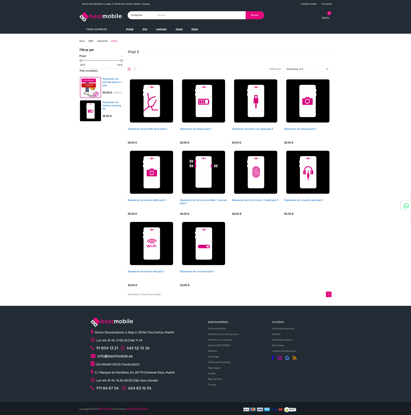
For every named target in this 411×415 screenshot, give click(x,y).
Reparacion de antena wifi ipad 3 (146, 271)
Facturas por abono (282, 340)
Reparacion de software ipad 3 (197, 271)
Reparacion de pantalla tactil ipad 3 (147, 128)
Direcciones (278, 345)
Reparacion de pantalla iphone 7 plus (111, 82)
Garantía (212, 351)
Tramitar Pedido (309, 4)
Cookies (212, 373)
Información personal (283, 328)
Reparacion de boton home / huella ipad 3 (255, 200)
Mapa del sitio (215, 379)
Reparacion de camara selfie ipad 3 (147, 200)
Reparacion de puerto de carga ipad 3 (252, 128)
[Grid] (129, 67)
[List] (134, 67)
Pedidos (276, 334)
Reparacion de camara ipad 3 (300, 128)
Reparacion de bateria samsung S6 (111, 105)
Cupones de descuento (284, 351)
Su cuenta (278, 322)
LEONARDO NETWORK (137, 409)
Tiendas (212, 384)
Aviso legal (213, 356)
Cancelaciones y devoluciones (223, 334)
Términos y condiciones (220, 340)
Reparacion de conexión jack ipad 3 (303, 200)
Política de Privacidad (219, 362)
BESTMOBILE (105, 409)
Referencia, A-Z (308, 69)
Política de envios (217, 328)
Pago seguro (214, 368)
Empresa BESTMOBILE (219, 345)
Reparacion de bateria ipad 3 (195, 128)
